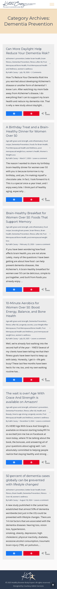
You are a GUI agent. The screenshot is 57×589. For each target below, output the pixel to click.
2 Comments (36, 72)
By (12, 72)
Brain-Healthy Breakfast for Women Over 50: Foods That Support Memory (27, 217)
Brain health (17, 493)
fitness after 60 (36, 62)
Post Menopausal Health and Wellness (21, 148)
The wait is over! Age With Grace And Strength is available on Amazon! (25, 398)
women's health (32, 151)
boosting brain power (20, 230)
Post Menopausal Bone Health (29, 328)
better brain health (33, 58)
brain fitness (35, 230)
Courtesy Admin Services (34, 586)
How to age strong (19, 414)
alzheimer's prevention (15, 58)
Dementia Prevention (20, 62)
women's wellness (25, 69)
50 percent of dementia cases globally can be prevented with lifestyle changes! (28, 480)
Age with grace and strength (17, 141)
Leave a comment (40, 158)
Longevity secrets (26, 324)
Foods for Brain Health (39, 144)
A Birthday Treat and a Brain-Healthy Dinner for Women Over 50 (27, 131)
